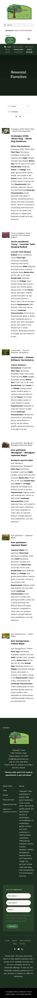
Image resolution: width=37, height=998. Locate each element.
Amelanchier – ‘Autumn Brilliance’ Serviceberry (20, 351)
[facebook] (15, 949)
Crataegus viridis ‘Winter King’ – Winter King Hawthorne (22, 130)
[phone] (22, 949)
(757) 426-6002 (26, 30)
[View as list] (20, 116)
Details (5, 131)
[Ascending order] (28, 106)
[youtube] (18, 949)
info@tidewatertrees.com (18, 759)
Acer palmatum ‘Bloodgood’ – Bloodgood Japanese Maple (22, 444)
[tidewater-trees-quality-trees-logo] (18, 731)
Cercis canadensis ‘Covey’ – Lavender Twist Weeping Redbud (21, 235)
